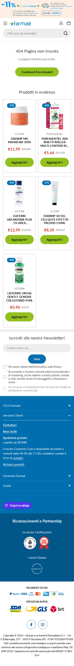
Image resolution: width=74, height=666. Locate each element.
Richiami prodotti (13, 464)
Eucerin (19, 211)
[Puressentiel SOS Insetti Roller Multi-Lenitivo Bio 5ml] (54, 115)
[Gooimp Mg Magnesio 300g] (19, 115)
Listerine (19, 288)
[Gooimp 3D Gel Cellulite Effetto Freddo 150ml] (54, 193)
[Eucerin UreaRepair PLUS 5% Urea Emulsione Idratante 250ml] (19, 193)
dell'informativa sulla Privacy (45, 366)
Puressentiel (55, 134)
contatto (18, 458)
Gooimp (19, 134)
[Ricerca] (65, 33)
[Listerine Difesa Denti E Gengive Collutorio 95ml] (19, 270)
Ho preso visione (35, 366)
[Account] (61, 23)
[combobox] (37, 33)
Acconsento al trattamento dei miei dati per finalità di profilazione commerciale (39, 388)
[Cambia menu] (5, 23)
